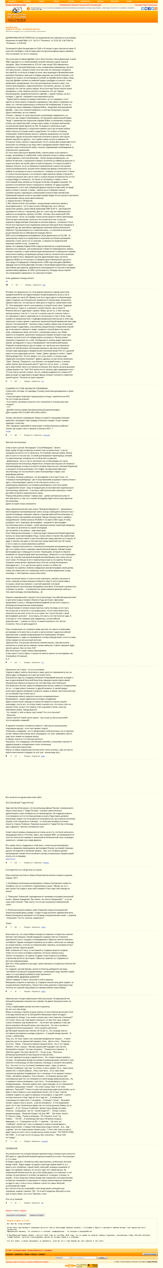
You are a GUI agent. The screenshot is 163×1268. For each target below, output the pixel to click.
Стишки (71, 1)
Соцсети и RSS (84, 5)
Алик (43, 285)
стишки (41, 1254)
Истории (27, 1)
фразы (34, 1254)
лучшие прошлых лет (35, 1250)
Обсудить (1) (28, 435)
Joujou (43, 927)
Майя (43, 756)
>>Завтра (22, 1210)
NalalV (43, 991)
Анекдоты (12, 1)
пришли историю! (150, 1254)
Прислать (115, 1)
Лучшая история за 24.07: (18, 1220)
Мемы (41, 1)
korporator (46, 435)
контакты (22, 1262)
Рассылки (75, 5)
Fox (42, 1203)
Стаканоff (44, 1141)
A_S (42, 662)
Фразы (56, 1)
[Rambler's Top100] (70, 1266)
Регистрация (153, 5)
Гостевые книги (96, 5)
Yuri (42, 381)
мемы (27, 1254)
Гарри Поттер (10, 859)
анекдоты (19, 1254)
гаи (7, 281)
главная (9, 1254)
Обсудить (28, 285)
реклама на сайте (12, 1262)
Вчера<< (9, 1210)
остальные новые (19, 1250)
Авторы (100, 1)
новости (45, 1262)
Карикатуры (86, 1)
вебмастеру (38, 1262)
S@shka (46, 863)
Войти (145, 5)
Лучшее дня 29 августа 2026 (16, 5)
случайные (48, 1250)
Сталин (8, 431)
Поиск (129, 1)
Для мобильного (65, 5)
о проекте (29, 1262)
